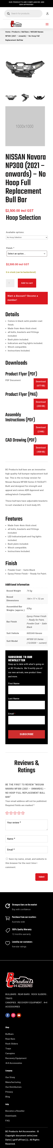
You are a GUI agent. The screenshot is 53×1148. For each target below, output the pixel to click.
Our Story (10, 1077)
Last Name (13, 698)
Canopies (10, 1053)
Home (7, 32)
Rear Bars (10, 1038)
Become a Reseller (14, 1111)
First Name (14, 683)
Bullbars (9, 1034)
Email (11, 713)
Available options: (15, 232)
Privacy (9, 1091)
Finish (10, 248)
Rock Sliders (11, 1043)
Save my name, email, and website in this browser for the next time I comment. (26, 863)
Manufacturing (13, 1082)
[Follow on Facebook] (7, 1015)
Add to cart (27, 283)
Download (41, 383)
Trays (8, 1048)
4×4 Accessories (13, 1063)
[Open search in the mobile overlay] (23, 13)
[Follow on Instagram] (13, 1015)
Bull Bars (25, 32)
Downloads (10, 1115)
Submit (41, 877)
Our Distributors (13, 1087)
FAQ (7, 1120)
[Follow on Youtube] (19, 1015)
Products (16, 32)
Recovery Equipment (16, 1058)
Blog (7, 1096)
